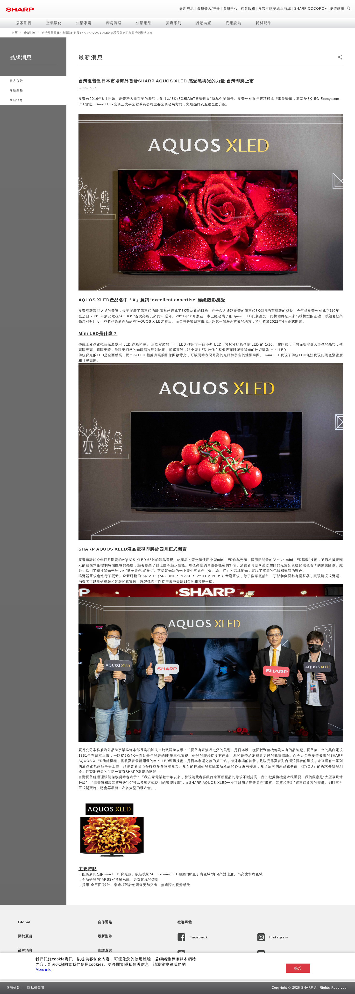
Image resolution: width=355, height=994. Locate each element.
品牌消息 (25, 950)
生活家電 (84, 23)
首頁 (15, 32)
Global (24, 922)
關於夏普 (25, 936)
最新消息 (186, 8)
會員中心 (230, 8)
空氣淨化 (54, 23)
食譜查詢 (105, 950)
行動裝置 (203, 23)
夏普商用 (337, 8)
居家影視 (24, 23)
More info (43, 969)
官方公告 (16, 80)
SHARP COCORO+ (310, 8)
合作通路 (105, 922)
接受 (297, 968)
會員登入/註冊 (208, 8)
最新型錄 (16, 90)
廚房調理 (113, 23)
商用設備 (233, 23)
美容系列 (173, 23)
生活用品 (143, 23)
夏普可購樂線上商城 (274, 8)
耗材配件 (263, 23)
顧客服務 (248, 8)
